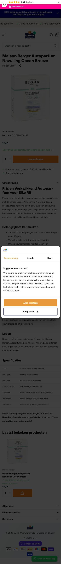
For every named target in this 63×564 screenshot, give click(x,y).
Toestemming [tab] (11, 258)
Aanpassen (28, 311)
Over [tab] (49, 258)
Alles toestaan (30, 303)
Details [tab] (30, 258)
